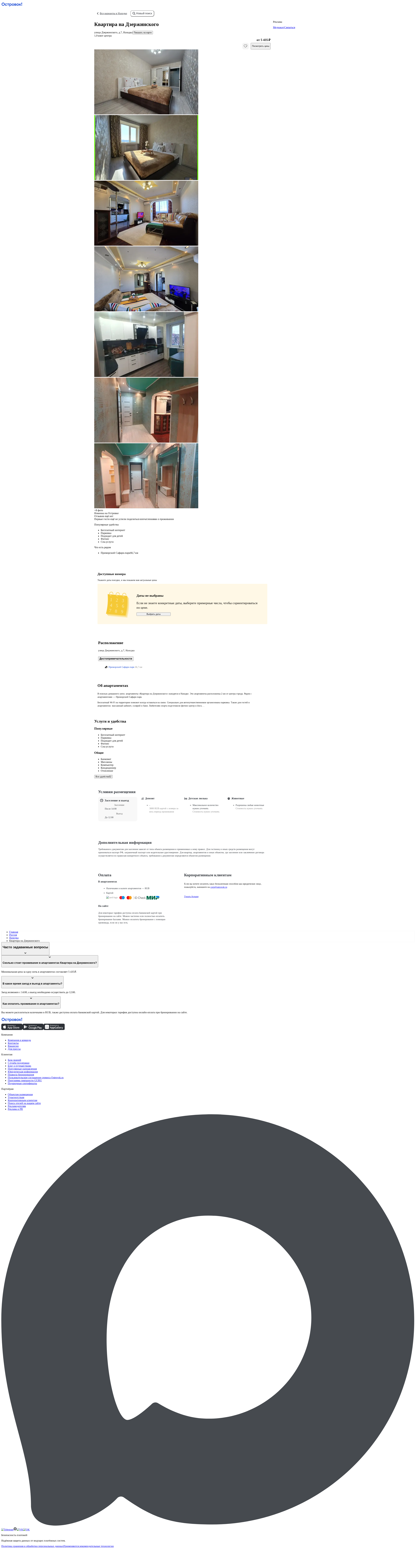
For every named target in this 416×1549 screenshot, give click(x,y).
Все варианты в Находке (113, 13)
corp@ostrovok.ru (218, 887)
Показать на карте (143, 32)
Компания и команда (19, 1040)
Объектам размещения (20, 1094)
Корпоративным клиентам (22, 1100)
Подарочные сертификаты (22, 1083)
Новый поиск (144, 13)
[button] (182, 82)
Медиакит (278, 27)
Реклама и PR (15, 1109)
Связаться (289, 27)
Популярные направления (22, 1068)
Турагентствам (16, 1097)
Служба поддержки (18, 1063)
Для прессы (14, 1049)
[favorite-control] (245, 46)
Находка (14, 937)
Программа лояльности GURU (25, 1080)
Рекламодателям (17, 1106)
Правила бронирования (21, 1074)
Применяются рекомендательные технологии (88, 1546)
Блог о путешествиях (19, 1065)
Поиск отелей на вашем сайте (24, 1103)
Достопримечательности (115, 658)
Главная (13, 932)
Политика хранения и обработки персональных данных (32, 1546)
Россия (13, 934)
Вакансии (13, 1046)
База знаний (14, 1060)
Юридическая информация (23, 1071)
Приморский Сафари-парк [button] (121, 667)
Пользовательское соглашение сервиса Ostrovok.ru (36, 1077)
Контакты (13, 1043)
